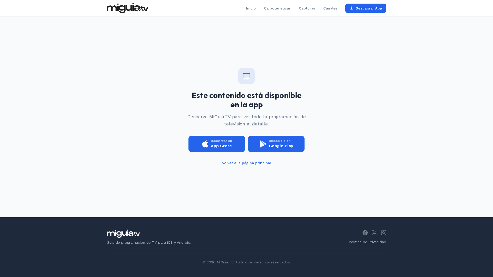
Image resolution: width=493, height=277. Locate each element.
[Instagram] (383, 232)
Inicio (251, 8)
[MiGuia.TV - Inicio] (127, 8)
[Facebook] (365, 232)
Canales (330, 8)
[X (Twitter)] (374, 232)
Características (277, 8)
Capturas (307, 8)
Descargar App (369, 8)
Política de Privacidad (367, 242)
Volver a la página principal (246, 163)
